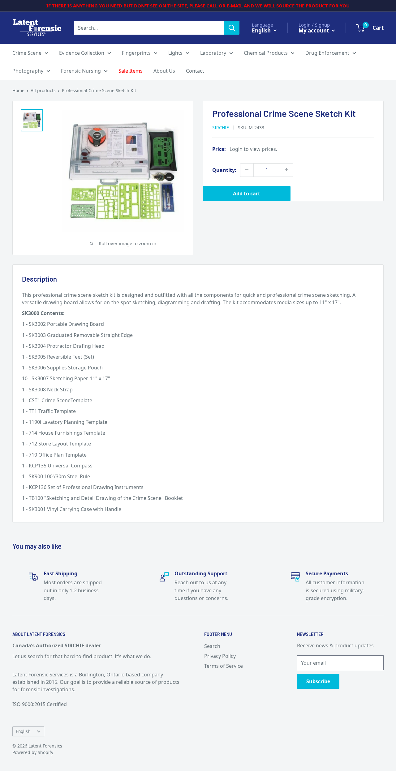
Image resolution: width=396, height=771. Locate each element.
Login (236, 148)
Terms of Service (223, 665)
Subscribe (318, 681)
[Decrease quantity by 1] (246, 169)
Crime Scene (26, 52)
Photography (27, 70)
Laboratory (213, 52)
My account (314, 30)
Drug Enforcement (327, 52)
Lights (175, 52)
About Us (164, 70)
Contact (195, 70)
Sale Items (130, 70)
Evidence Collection (81, 52)
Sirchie (220, 127)
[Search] (231, 28)
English (23, 731)
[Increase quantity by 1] (286, 169)
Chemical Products (266, 52)
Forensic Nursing (81, 70)
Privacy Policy (220, 656)
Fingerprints (136, 52)
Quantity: (224, 169)
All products (43, 90)
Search (212, 646)
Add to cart (246, 193)
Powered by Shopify (32, 752)
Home (18, 90)
